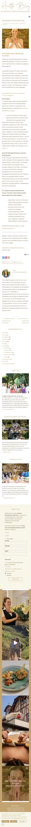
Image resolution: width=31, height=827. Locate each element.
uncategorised (6, 359)
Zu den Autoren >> (8, 409)
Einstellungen (17, 818)
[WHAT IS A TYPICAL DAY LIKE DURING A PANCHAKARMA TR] (15, 783)
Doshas (4, 335)
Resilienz (18, 263)
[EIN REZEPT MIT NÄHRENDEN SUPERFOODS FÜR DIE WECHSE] (15, 678)
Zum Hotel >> (7, 452)
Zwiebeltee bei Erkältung (8, 321)
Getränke (6, 350)
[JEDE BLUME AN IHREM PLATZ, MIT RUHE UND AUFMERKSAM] (15, 607)
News (3, 344)
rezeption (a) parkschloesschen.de (13, 247)
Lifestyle (10, 262)
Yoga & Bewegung (7, 363)
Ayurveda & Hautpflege (23, 321)
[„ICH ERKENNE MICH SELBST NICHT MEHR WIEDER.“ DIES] (15, 748)
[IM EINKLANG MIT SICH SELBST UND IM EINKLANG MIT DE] (15, 642)
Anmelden (15, 579)
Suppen (6, 357)
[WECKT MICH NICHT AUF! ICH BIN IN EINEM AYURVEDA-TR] (15, 713)
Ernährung (5, 337)
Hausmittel (5, 339)
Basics (7, 262)
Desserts (6, 348)
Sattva (22, 263)
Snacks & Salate (8, 354)
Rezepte (4, 346)
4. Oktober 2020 (5, 23)
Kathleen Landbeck (15, 23)
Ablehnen (13, 821)
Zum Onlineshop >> (9, 498)
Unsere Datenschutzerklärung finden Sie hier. (13, 569)
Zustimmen (5, 821)
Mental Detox (13, 263)
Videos (4, 361)
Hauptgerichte (8, 352)
